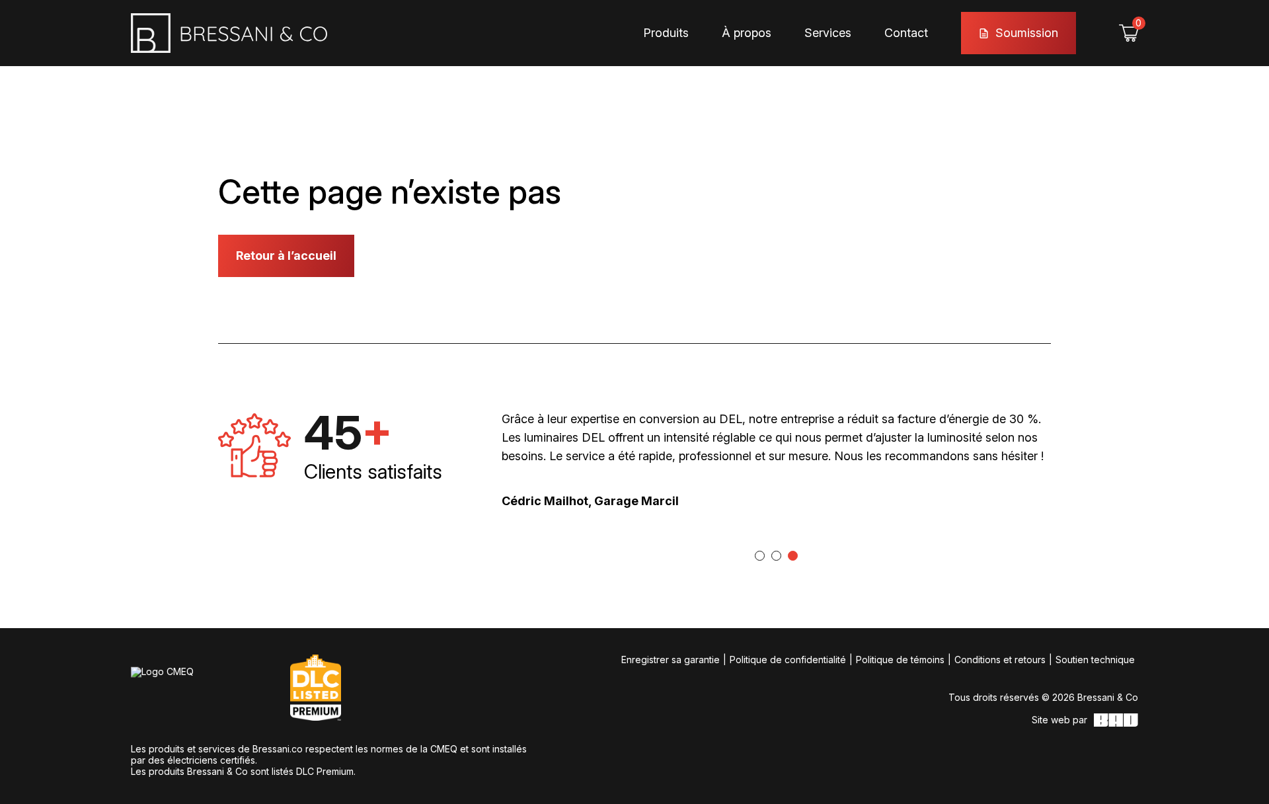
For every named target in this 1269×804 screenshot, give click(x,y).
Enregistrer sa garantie (670, 659)
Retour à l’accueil (286, 255)
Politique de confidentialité (788, 659)
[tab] (760, 556)
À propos (746, 33)
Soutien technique (1095, 659)
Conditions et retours (1000, 659)
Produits (666, 33)
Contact (906, 33)
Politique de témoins (900, 659)
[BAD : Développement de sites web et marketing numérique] (1116, 720)
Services (827, 33)
